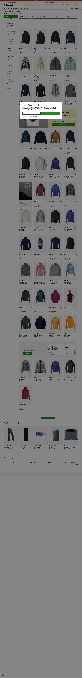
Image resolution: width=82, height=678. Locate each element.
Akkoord (50, 113)
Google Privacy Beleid (32, 109)
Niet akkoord (31, 113)
